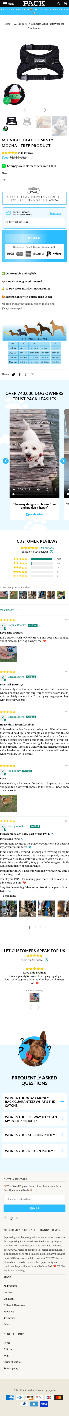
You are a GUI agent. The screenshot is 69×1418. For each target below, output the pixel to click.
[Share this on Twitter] (13, 374)
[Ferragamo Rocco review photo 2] (27, 908)
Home (7, 23)
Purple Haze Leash (40, 296)
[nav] (9, 3)
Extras (7, 1324)
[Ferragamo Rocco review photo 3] (46, 908)
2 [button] (35, 927)
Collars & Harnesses (14, 1305)
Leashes (8, 1292)
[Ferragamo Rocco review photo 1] (8, 908)
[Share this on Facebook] (19, 374)
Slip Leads (9, 1298)
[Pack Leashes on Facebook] (5, 1218)
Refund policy (11, 1368)
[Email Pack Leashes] (18, 1218)
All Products (20, 23)
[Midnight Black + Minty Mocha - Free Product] (34, 74)
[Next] (44, 110)
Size (4, 173)
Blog (6, 1355)
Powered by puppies (46, 1390)
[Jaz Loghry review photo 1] (8, 803)
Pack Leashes (27, 1390)
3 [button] (41, 927)
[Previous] (25, 110)
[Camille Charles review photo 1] (8, 654)
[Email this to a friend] (32, 374)
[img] (7, 620)
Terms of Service (13, 1361)
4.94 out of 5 (46, 548)
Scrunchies (9, 1317)
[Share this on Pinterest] (25, 374)
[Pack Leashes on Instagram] (12, 1218)
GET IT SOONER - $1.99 (18, 222)
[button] (10, 152)
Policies (8, 1349)
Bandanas (9, 1311)
